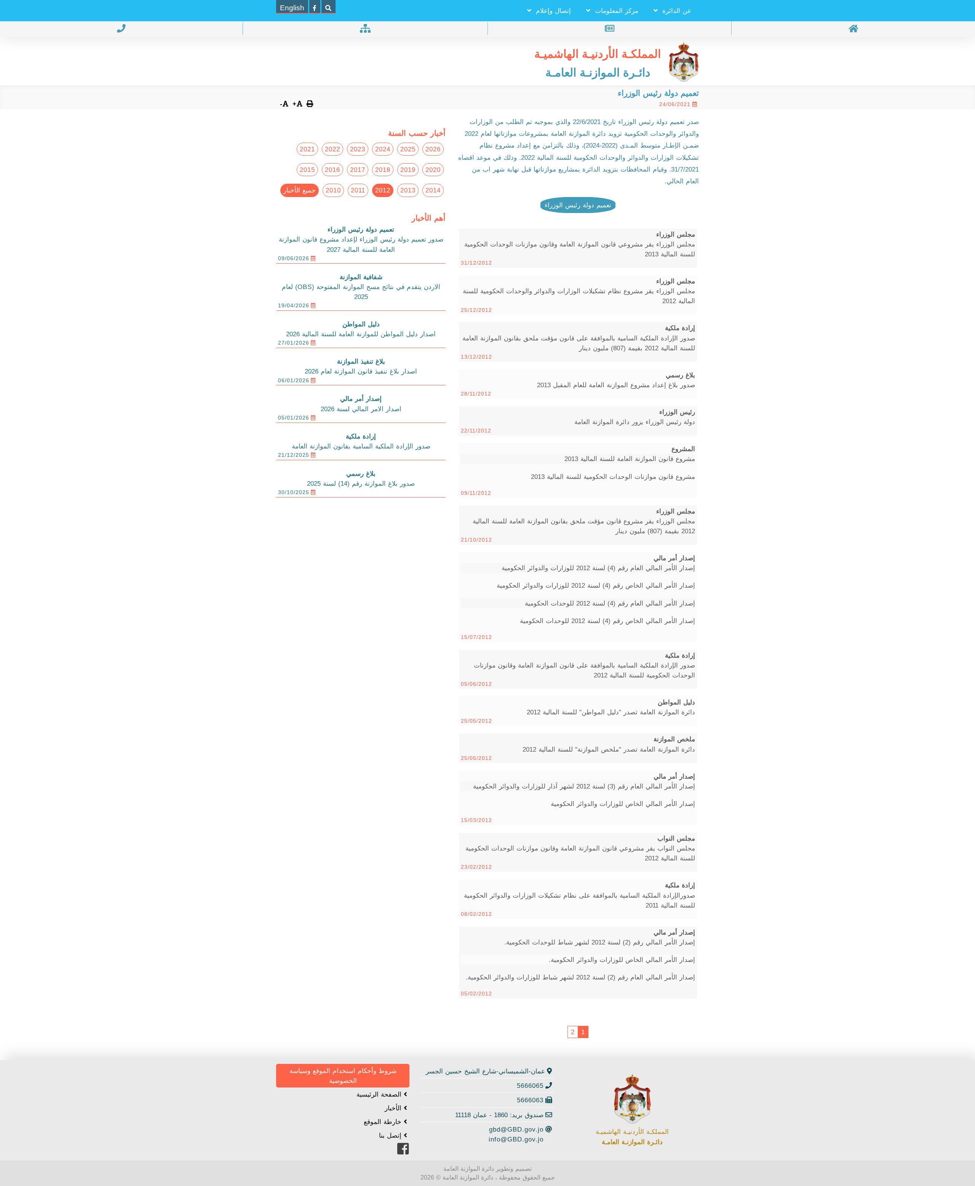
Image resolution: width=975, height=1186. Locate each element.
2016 (332, 169)
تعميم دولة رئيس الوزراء (578, 205)
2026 (433, 149)
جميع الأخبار (299, 190)
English (292, 8)
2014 (433, 190)
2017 (357, 169)
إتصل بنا (391, 1135)
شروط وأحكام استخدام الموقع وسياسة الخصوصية (342, 1075)
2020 (433, 169)
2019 (408, 169)
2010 (333, 190)
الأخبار (394, 1108)
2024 (382, 149)
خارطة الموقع (384, 1122)
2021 (307, 149)
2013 (408, 190)
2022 (332, 149)
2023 (357, 149)
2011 (358, 190)
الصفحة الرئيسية (380, 1094)
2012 (382, 190)
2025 (408, 149)
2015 (307, 169)
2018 (382, 169)
